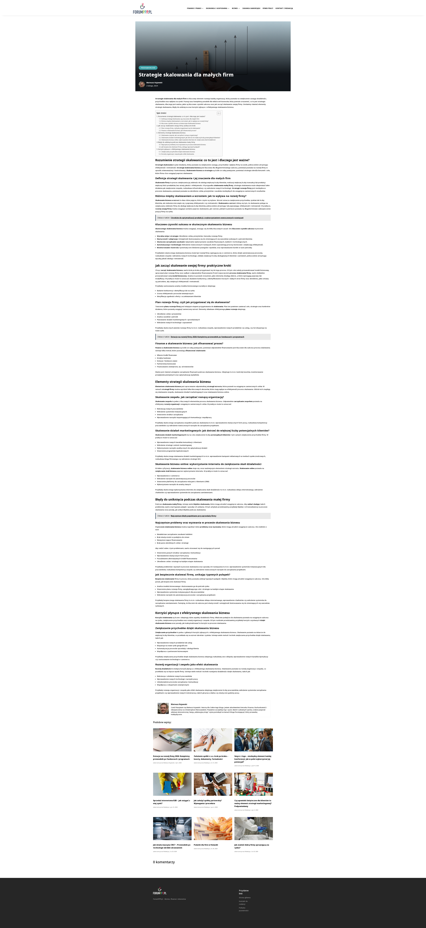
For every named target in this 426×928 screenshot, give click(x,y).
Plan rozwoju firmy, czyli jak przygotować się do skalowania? (180, 128)
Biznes (235, 8)
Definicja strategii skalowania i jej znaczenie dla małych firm (180, 119)
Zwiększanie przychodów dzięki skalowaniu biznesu (178, 152)
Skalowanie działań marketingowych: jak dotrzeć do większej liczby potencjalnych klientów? (190, 138)
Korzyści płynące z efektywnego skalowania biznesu (176, 149)
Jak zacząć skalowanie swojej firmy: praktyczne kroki (176, 126)
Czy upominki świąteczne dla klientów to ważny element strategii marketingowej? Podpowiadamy (253, 803)
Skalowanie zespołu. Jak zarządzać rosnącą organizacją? (179, 135)
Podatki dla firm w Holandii (206, 845)
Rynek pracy (268, 8)
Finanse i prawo (194, 8)
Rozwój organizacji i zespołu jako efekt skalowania (177, 154)
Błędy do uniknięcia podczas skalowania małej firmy (176, 142)
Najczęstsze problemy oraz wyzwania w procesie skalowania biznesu (183, 145)
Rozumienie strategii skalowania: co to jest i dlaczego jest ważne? (181, 116)
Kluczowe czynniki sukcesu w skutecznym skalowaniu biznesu (180, 123)
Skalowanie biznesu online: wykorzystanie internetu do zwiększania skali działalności (188, 140)
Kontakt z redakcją (284, 8)
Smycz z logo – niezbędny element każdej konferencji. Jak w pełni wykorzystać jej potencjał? (252, 759)
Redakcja (207, 763)
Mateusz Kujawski (169, 763)
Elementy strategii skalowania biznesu (171, 133)
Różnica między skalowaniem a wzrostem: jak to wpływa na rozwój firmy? (184, 121)
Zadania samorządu (251, 8)
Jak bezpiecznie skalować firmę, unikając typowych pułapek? (180, 147)
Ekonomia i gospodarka (216, 8)
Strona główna (244, 897)
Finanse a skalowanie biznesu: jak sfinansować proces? (178, 130)
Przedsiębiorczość (148, 68)
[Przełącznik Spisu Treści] (217, 113)
